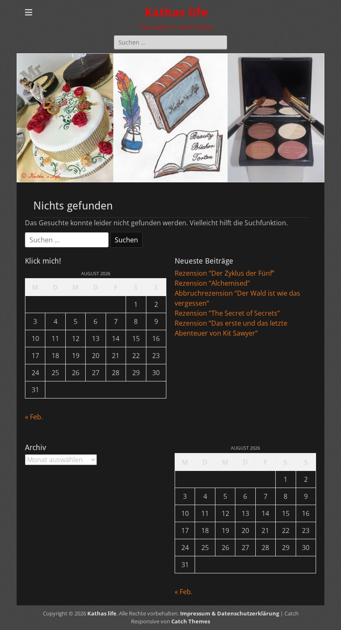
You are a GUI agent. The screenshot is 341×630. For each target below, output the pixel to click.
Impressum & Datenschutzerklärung (229, 613)
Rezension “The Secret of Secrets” (227, 313)
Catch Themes (190, 621)
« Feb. (34, 416)
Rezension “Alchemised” (212, 283)
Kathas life (176, 12)
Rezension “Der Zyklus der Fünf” (224, 273)
